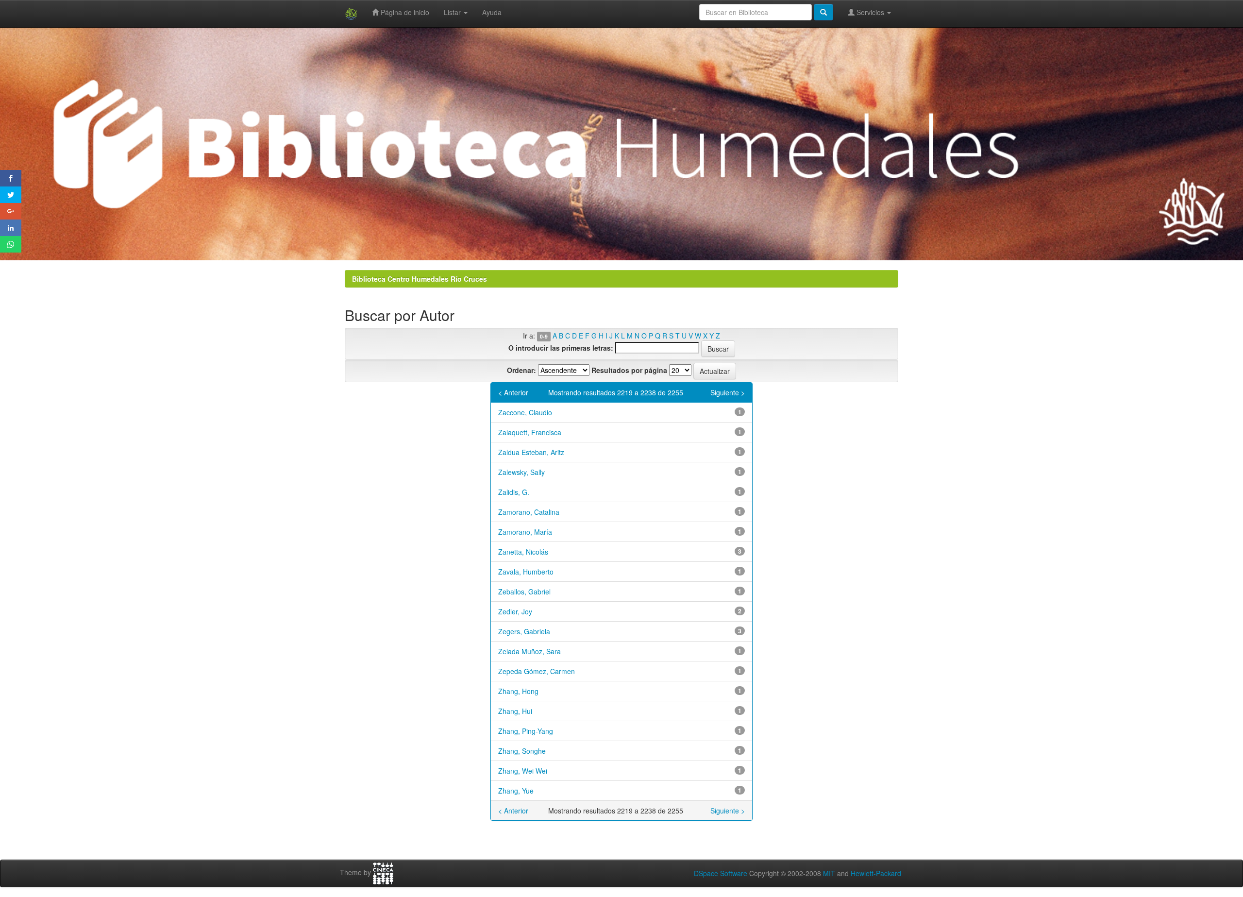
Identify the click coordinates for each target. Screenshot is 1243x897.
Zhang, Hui (515, 711)
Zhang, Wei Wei (522, 771)
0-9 (544, 336)
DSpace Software (720, 873)
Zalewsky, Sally (521, 472)
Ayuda (492, 12)
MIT (829, 873)
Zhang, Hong (518, 691)
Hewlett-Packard (876, 873)
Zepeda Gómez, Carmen (536, 671)
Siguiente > (727, 392)
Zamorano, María (525, 532)
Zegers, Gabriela (524, 631)
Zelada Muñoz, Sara (529, 651)
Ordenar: (521, 370)
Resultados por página (629, 370)
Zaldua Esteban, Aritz (531, 452)
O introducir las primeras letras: (560, 348)
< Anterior (513, 392)
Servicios (870, 12)
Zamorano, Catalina (528, 512)
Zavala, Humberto (526, 571)
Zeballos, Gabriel (524, 591)
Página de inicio (404, 12)
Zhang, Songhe (522, 751)
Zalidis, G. (513, 492)
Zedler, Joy (515, 611)
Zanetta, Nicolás (523, 552)
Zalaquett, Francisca (529, 432)
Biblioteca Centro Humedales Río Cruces (419, 279)
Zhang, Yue (516, 790)
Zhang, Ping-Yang (525, 731)
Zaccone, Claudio (525, 412)
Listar (453, 12)
